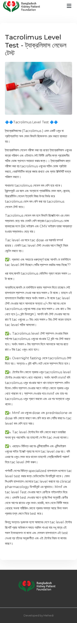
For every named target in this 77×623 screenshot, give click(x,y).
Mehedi (49, 615)
